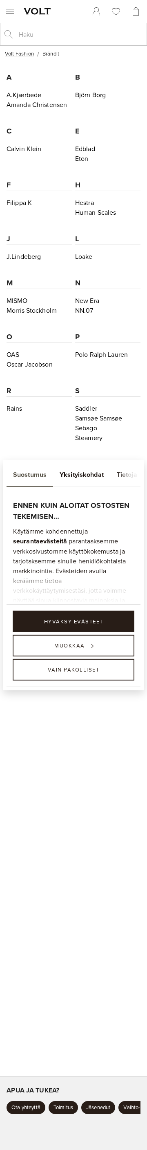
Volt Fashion (19, 53)
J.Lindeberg (24, 256)
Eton (81, 158)
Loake (84, 256)
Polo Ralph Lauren (101, 354)
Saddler (86, 408)
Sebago (86, 427)
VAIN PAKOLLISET (74, 669)
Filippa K (19, 202)
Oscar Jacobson (30, 364)
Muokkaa (69, 645)
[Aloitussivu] (38, 11)
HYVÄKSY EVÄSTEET (73, 621)
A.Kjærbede (24, 94)
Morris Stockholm (32, 310)
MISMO (17, 300)
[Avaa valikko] (10, 11)
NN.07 (84, 310)
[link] (96, 11)
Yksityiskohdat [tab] (82, 474)
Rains (14, 408)
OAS (13, 354)
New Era (87, 300)
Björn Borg (90, 94)
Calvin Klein (24, 148)
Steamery (88, 437)
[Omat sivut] (96, 11)
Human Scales (95, 212)
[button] (26, 1107)
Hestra (84, 202)
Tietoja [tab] (127, 474)
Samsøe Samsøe (98, 418)
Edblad (85, 148)
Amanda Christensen (37, 104)
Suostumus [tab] (30, 474)
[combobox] (80, 34)
